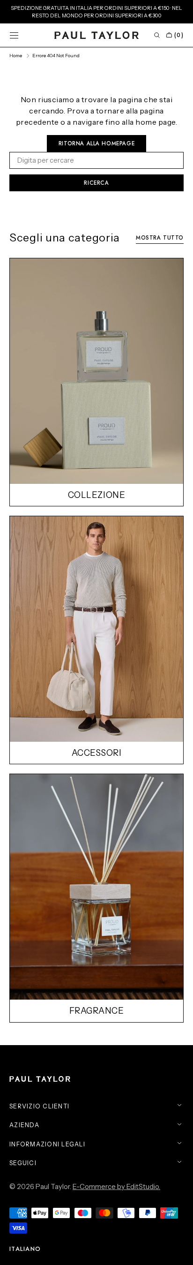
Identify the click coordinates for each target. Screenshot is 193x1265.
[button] (14, 35)
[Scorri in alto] (179, 1251)
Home (15, 56)
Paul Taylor (53, 1186)
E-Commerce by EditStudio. (116, 1186)
